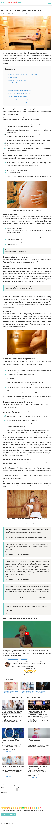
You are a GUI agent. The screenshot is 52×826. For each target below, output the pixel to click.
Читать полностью (6, 723)
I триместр (14, 82)
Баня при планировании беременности (17, 96)
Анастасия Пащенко (13, 659)
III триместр (15, 87)
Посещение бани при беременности (17, 80)
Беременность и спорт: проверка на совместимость (38, 739)
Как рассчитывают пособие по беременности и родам (37, 767)
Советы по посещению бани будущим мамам (19, 90)
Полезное (7, 8)
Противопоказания (12, 77)
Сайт (35, 787)
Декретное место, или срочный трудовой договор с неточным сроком (12, 712)
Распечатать (24, 659)
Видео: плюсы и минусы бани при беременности (20, 102)
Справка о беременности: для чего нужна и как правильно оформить (13, 767)
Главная (3, 8)
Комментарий (5, 792)
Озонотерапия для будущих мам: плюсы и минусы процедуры (12, 739)
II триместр (15, 85)
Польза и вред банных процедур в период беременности (22, 74)
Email (19, 787)
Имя (2, 787)
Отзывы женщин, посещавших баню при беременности (22, 99)
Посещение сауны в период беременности (19, 93)
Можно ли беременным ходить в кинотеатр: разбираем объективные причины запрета (38, 712)
